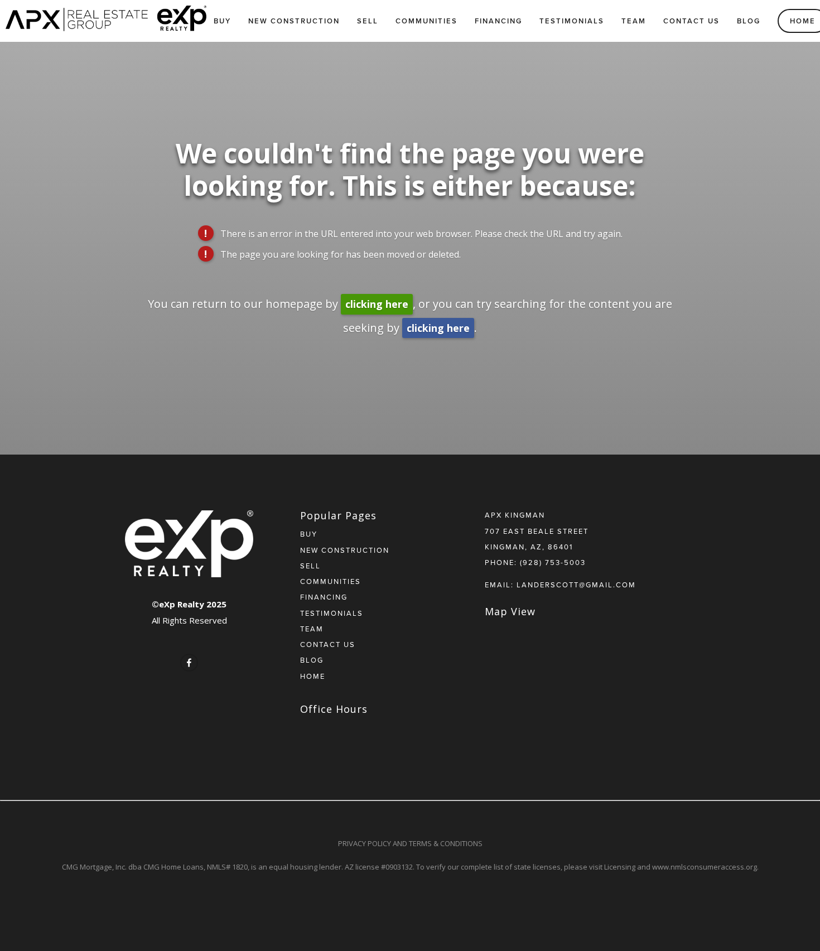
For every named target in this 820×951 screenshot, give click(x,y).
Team (633, 21)
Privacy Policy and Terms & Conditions (410, 843)
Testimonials (571, 21)
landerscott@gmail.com (576, 585)
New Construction (294, 21)
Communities (426, 21)
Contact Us (691, 21)
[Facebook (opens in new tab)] (189, 663)
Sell (367, 21)
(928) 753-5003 (553, 562)
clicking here (376, 304)
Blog (748, 21)
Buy (222, 21)
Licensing (619, 867)
